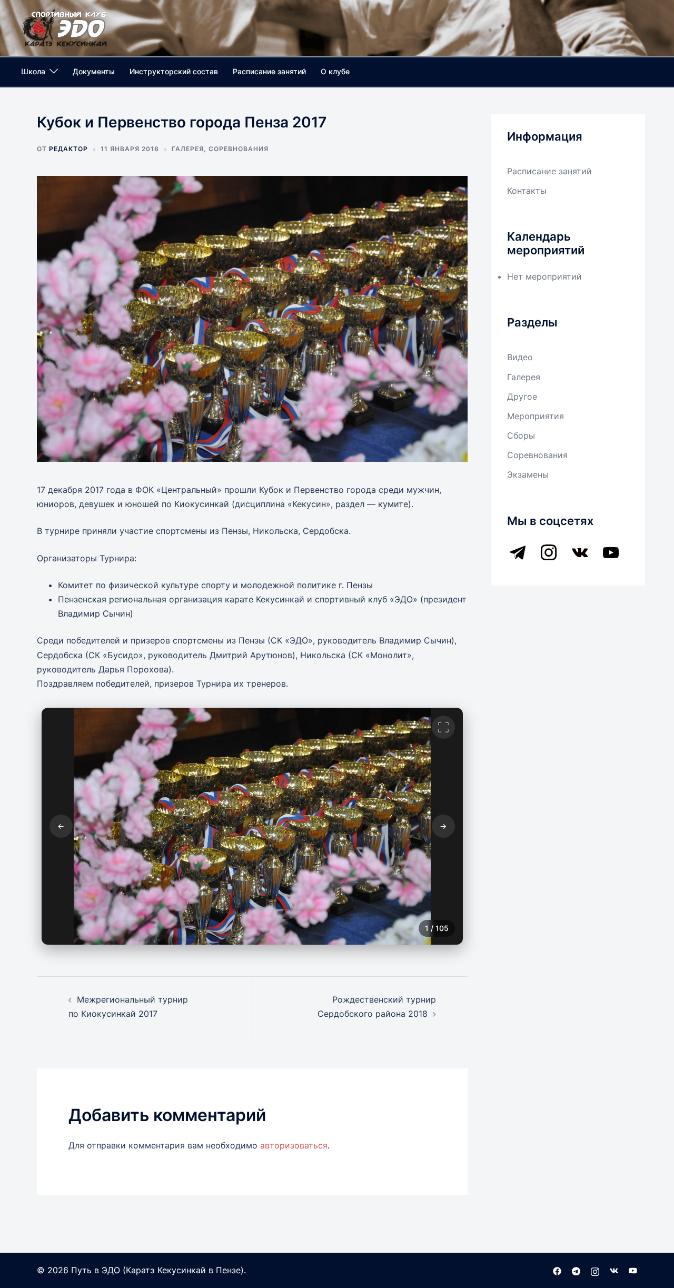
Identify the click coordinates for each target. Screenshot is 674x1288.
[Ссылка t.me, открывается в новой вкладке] (576, 1270)
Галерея (188, 149)
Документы (94, 71)
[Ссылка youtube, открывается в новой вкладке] (633, 1270)
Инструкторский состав (174, 71)
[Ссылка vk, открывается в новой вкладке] (614, 1270)
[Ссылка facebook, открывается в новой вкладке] (557, 1270)
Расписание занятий (269, 71)
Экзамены (528, 474)
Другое (522, 396)
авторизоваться (294, 1145)
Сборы (521, 435)
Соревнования (239, 149)
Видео (520, 357)
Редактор (68, 149)
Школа (33, 71)
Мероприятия (535, 416)
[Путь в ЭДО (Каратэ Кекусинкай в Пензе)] (64, 27)
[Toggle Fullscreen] (443, 727)
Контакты (527, 190)
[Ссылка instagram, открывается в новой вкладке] (595, 1270)
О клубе (335, 71)
